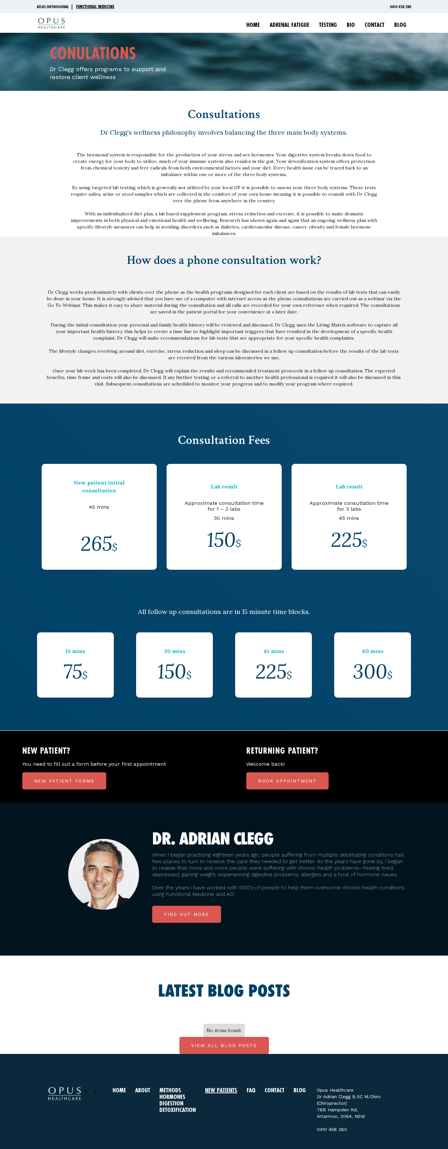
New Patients (221, 1090)
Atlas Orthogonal (53, 7)
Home (253, 24)
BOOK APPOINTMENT (287, 780)
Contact (374, 24)
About (142, 1090)
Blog (400, 24)
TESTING (328, 24)
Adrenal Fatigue (289, 24)
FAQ (251, 1090)
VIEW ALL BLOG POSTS (224, 1045)
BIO (351, 24)
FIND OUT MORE (186, 914)
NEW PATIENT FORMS (64, 780)
